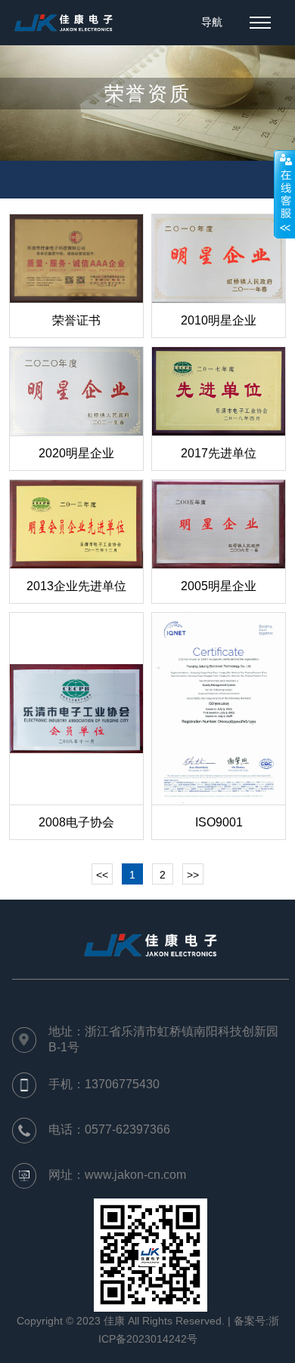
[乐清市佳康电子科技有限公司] (64, 22)
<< (102, 875)
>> (193, 875)
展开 (284, 193)
